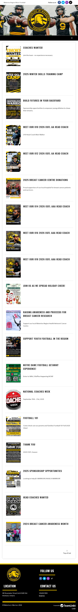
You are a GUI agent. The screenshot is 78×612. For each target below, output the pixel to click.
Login (74, 608)
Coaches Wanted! (33, 47)
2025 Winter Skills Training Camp (43, 74)
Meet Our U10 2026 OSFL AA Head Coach (45, 127)
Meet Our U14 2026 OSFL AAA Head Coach (46, 206)
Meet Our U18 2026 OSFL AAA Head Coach (46, 259)
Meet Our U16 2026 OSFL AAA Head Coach (46, 233)
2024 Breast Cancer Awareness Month (45, 524)
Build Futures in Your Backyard (42, 100)
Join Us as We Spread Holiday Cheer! (44, 285)
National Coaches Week (36, 391)
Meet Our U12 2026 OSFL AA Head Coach (45, 153)
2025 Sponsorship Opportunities (42, 471)
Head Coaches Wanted (35, 497)
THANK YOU (29, 444)
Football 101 (30, 418)
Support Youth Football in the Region (45, 338)
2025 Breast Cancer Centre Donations (45, 180)
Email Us (42, 595)
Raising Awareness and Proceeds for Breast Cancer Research (44, 314)
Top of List (67, 553)
